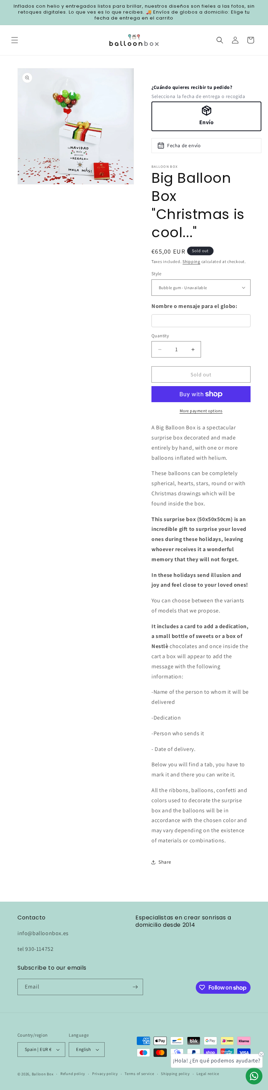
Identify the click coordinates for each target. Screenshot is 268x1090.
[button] (14, 40)
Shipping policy (175, 1073)
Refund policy (72, 1073)
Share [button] (164, 862)
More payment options (201, 410)
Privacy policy (105, 1073)
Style (156, 274)
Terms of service (139, 1073)
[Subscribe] (135, 987)
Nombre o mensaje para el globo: (194, 306)
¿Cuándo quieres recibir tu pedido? (191, 87)
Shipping (191, 261)
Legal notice (207, 1073)
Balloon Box (43, 1074)
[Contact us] (254, 1076)
